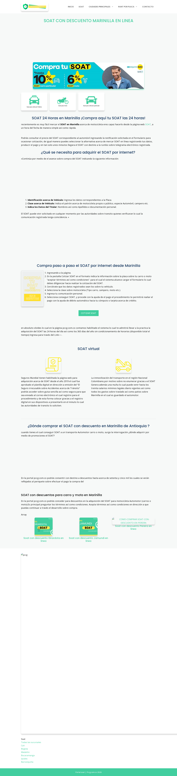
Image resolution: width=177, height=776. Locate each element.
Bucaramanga (28, 755)
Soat (81, 6)
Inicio (71, 6)
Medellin (25, 752)
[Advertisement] (88, 44)
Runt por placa (126, 6)
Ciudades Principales (99, 6)
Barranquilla (27, 761)
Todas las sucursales (31, 742)
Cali (23, 745)
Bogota (24, 748)
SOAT (148, 124)
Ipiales (24, 758)
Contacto (148, 6)
